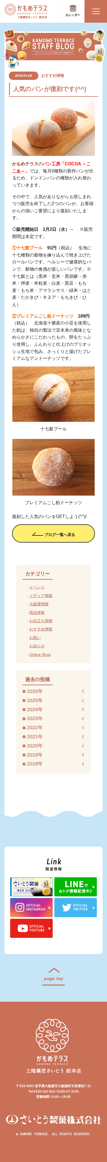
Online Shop (40, 654)
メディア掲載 (40, 595)
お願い (35, 637)
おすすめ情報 (52, 75)
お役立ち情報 (40, 621)
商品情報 (37, 612)
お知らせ (37, 646)
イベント (37, 587)
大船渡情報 (39, 604)
